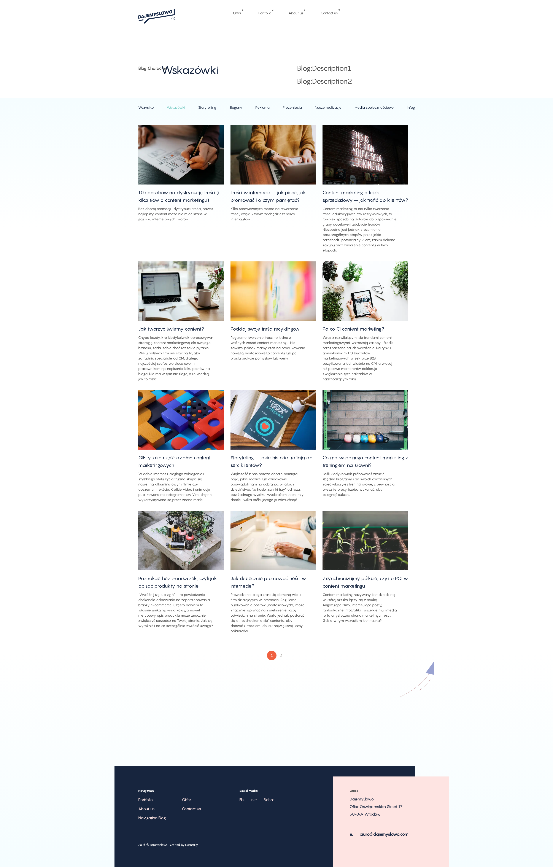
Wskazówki (176, 107)
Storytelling (207, 107)
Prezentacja (292, 107)
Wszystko (146, 107)
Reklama (262, 107)
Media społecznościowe (374, 107)
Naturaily (191, 844)
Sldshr (268, 799)
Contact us (329, 12)
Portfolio (264, 12)
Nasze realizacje (328, 107)
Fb (241, 799)
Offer (237, 12)
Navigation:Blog (152, 818)
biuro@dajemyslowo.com (384, 834)
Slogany (235, 107)
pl (361, 38)
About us (296, 12)
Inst (254, 799)
